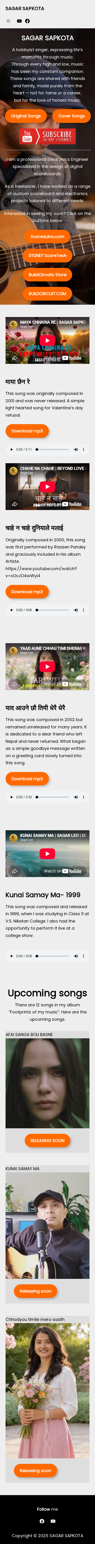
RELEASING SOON (47, 1140)
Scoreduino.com (47, 236)
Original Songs (26, 116)
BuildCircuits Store (47, 275)
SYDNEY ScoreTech (48, 255)
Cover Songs (71, 116)
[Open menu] (8, 21)
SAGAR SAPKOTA (25, 8)
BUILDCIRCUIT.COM (47, 293)
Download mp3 (27, 431)
